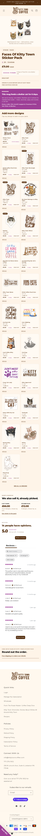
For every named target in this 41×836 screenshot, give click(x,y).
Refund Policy (9, 733)
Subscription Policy (10, 742)
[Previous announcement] (3, 2)
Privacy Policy (9, 729)
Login (6, 692)
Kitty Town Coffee (17, 832)
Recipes (7, 716)
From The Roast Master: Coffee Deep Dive (19, 705)
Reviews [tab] (11, 545)
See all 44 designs (20, 486)
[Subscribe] (31, 792)
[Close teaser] (12, 833)
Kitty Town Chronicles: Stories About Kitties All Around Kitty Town (20, 711)
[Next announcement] (37, 2)
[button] (4, 11)
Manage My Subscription (13, 697)
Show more (20, 637)
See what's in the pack (9, 513)
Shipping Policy (9, 737)
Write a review (20, 538)
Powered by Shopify (28, 832)
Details (4, 146)
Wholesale (7, 701)
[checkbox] (10, 559)
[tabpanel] (20, 595)
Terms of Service (10, 746)
